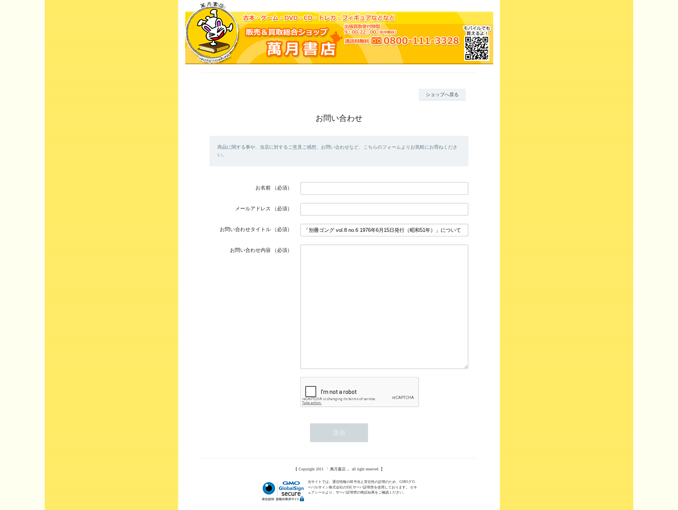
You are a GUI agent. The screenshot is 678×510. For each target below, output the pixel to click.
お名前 (263, 188)
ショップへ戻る (442, 94)
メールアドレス (253, 208)
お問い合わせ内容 (250, 250)
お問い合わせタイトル (245, 229)
